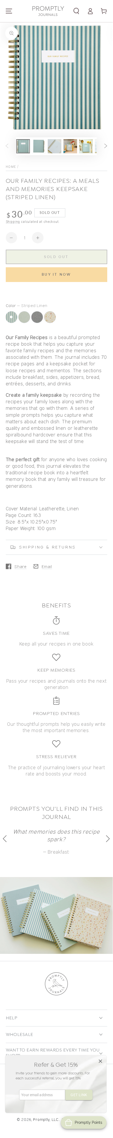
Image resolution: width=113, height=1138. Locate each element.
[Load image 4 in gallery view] (70, 146)
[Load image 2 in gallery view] (39, 146)
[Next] (107, 838)
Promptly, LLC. (46, 1119)
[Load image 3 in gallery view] (55, 146)
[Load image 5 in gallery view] (86, 146)
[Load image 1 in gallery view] (23, 146)
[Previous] (6, 838)
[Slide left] (7, 146)
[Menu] (9, 11)
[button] (76, 11)
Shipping (13, 222)
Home (11, 167)
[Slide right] (106, 146)
